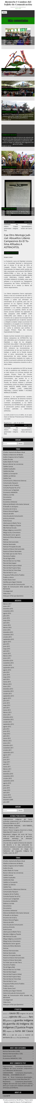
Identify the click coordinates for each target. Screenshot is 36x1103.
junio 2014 (6, 675)
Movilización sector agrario (11, 535)
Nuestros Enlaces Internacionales (13, 549)
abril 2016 (6, 623)
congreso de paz (26, 1013)
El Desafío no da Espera (10, 506)
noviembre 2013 (8, 691)
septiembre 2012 (8, 724)
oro (9, 1035)
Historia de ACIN (8, 514)
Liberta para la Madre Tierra (12, 523)
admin (13, 44)
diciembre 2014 (8, 660)
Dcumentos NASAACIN (11, 253)
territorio (7, 1037)
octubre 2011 (7, 750)
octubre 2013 (7, 693)
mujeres (10, 1031)
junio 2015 (6, 646)
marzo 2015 (7, 653)
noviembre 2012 (8, 719)
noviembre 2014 (8, 663)
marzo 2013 (7, 710)
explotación (25, 1017)
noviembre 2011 (8, 748)
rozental (29, 1035)
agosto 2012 (7, 726)
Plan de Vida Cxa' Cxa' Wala (11, 561)
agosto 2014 (7, 670)
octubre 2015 (7, 637)
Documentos (7, 497)
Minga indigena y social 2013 (12, 530)
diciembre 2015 (8, 632)
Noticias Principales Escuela (12, 547)
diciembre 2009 (8, 800)
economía (6, 1017)
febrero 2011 (7, 769)
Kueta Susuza (7, 521)
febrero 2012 (7, 741)
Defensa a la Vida (8, 495)
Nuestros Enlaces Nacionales (12, 551)
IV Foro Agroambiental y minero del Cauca (26, 226)
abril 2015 (6, 651)
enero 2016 (6, 630)
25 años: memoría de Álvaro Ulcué (14, 452)
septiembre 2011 (8, 752)
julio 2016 (6, 616)
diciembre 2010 (8, 774)
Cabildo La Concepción (10, 473)
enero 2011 (6, 771)
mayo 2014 (6, 677)
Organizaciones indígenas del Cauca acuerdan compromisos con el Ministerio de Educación (18, 41)
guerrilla (12, 1023)
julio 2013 (6, 701)
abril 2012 (6, 736)
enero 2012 (6, 743)
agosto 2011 (7, 755)
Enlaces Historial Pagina (10, 511)
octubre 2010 (7, 778)
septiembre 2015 (8, 639)
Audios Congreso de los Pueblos (13, 457)
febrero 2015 (7, 656)
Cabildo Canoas (8, 466)
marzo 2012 (7, 738)
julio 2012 (6, 729)
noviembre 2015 (8, 635)
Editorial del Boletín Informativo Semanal (16, 504)
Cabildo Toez (7, 478)
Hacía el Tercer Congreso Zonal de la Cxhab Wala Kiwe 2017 (18, 93)
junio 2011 (6, 759)
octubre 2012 (7, 722)
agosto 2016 (7, 613)
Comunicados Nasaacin (9, 112)
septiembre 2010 (8, 781)
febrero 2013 (7, 712)
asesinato (6, 1013)
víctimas (25, 1037)
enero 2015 (6, 658)
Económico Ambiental (10, 502)
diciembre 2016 (8, 609)
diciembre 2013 (8, 689)
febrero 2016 (7, 627)
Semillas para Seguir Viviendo (12, 582)
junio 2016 (6, 618)
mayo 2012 (6, 734)
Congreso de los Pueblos (11, 485)
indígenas (10, 1027)
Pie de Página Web (9, 558)
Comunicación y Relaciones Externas (14, 481)
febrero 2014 (7, 684)
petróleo (21, 1035)
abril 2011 (6, 764)
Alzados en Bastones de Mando (13, 455)
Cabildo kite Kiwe (8, 471)
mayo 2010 (6, 790)
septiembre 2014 (8, 668)
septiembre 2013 (8, 696)
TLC (19, 1037)
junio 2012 (6, 731)
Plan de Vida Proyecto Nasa (12, 568)
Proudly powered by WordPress (13, 1100)
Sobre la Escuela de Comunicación (14, 584)
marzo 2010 (7, 795)
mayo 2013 (6, 705)
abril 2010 (6, 792)
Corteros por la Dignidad (11, 490)
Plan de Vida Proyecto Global (12, 565)
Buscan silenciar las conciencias (13, 464)
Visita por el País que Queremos (13, 596)
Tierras (15, 1037)
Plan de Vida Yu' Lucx (9, 573)
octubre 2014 (7, 665)
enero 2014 (6, 686)
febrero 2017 (7, 604)
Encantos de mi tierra (10, 509)
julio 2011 (6, 757)
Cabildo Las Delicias (9, 476)
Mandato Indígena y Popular (12, 525)
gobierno (10, 1021)
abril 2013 (6, 708)
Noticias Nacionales (9, 544)
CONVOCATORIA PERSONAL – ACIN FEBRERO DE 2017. (18, 73)
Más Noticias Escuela (9, 528)
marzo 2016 (7, 625)
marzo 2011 (7, 767)
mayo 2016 (6, 620)
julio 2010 (6, 785)
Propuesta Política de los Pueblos (13, 575)
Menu (4, 12)
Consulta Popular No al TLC (11, 488)
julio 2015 (6, 644)
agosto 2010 (7, 783)
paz (14, 1035)
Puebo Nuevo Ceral (9, 580)
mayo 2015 (6, 649)
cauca (14, 1013)
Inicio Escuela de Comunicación (13, 516)
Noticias (5, 540)
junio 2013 (6, 703)
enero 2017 (6, 606)
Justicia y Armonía (8, 518)
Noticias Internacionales (11, 542)
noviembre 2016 (8, 611)
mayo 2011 (6, 762)
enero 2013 (6, 715)
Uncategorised (8, 591)
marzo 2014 (7, 682)
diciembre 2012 (8, 717)
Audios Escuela (8, 459)
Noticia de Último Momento (10, 38)
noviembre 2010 (8, 776)
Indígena (26, 1023)
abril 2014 (6, 679)
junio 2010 (6, 788)
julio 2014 (6, 672)
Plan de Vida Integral (9, 563)
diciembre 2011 (8, 745)
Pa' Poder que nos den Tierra (12, 554)
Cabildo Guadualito (9, 469)
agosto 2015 (7, 642)
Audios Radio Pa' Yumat (10, 462)
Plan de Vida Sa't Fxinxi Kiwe (12, 570)
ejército (15, 1016)
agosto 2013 (7, 698)
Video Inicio (7, 593)
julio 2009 (6, 802)
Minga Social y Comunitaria (11, 532)
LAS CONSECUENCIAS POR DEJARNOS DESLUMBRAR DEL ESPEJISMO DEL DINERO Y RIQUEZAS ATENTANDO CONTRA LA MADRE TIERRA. (18, 171)
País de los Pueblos (9, 556)
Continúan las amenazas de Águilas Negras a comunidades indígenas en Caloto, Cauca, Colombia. (18, 212)
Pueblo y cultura (8, 577)
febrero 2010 (7, 797)
